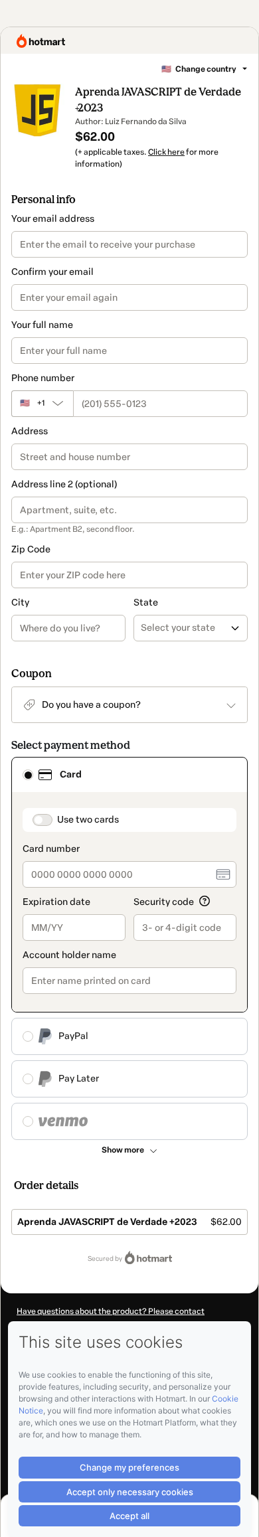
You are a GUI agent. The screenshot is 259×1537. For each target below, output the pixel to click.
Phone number (42, 378)
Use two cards (88, 819)
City (20, 602)
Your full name (42, 325)
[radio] (28, 774)
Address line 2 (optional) (64, 484)
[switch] (42, 820)
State (145, 602)
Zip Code (30, 549)
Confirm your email (52, 272)
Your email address (52, 218)
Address (29, 431)
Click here (166, 152)
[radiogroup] (129, 948)
